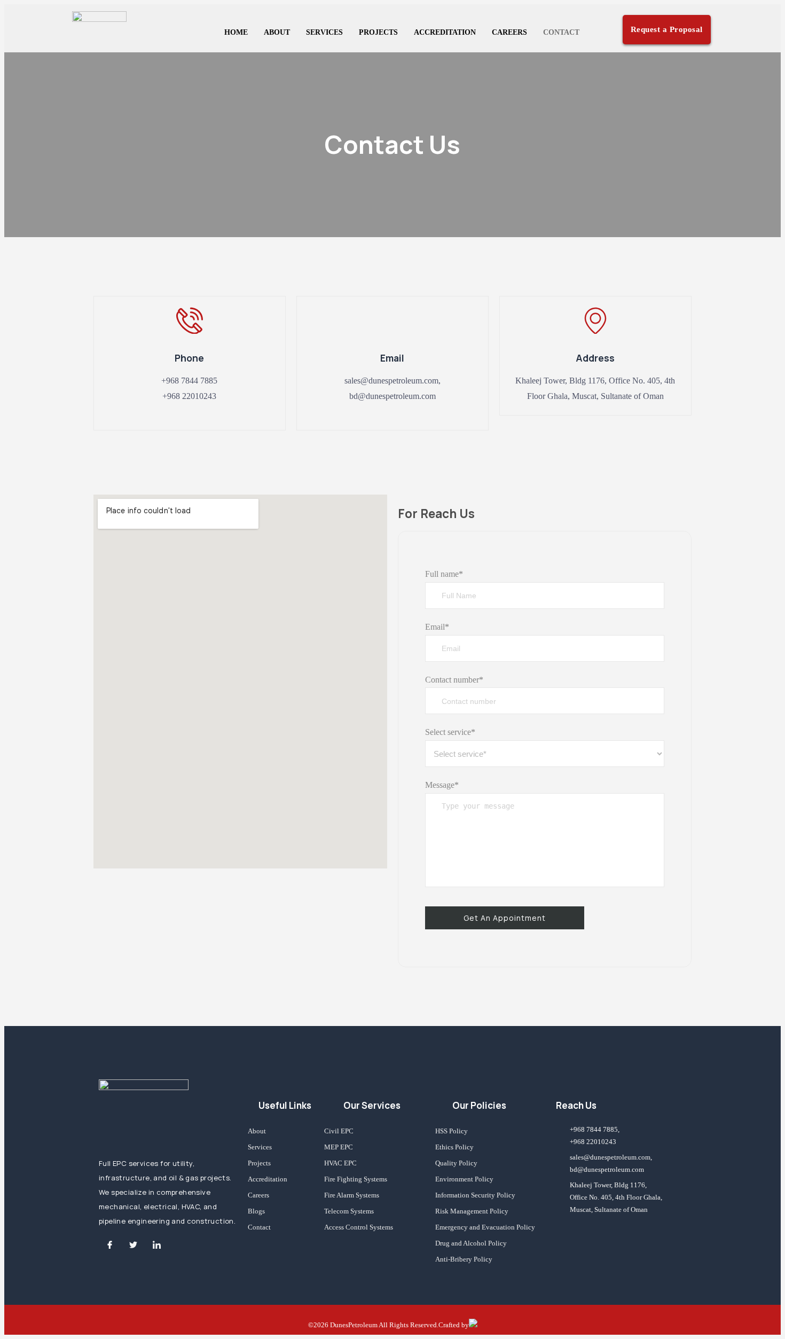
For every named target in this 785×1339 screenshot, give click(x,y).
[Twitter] (133, 1244)
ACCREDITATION (445, 32)
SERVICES (324, 32)
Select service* (450, 732)
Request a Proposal (667, 29)
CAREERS (509, 32)
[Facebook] (109, 1244)
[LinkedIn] (156, 1244)
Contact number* (454, 679)
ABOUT (277, 32)
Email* (437, 626)
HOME (236, 32)
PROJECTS (378, 32)
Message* (442, 784)
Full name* (444, 573)
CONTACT (561, 32)
